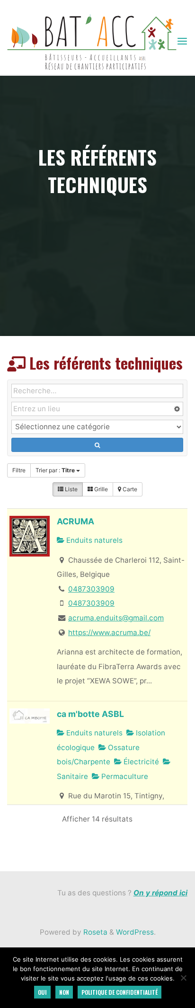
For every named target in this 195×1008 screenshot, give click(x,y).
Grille (100, 489)
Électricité (141, 761)
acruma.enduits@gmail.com (116, 617)
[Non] (183, 977)
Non (64, 992)
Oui (42, 992)
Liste (70, 489)
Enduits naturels (94, 540)
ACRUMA (76, 522)
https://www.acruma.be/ (109, 632)
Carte (129, 489)
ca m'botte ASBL (90, 714)
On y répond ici (160, 892)
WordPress (135, 932)
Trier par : (55, 470)
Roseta (94, 932)
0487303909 (91, 588)
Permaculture (124, 776)
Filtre (19, 470)
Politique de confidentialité (119, 992)
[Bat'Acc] (91, 41)
